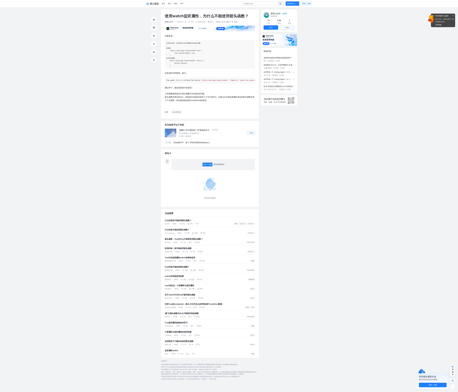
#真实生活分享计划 (205, 369)
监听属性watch (171, 350)
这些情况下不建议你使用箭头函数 (179, 341)
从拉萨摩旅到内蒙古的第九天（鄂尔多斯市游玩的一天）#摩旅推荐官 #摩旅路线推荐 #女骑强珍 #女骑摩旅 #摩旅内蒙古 (199, 364)
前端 (235, 224)
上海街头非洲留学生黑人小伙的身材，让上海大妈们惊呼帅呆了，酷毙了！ (184, 379)
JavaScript (243, 224)
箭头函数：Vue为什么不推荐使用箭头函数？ (184, 239)
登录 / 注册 (207, 164)
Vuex (252, 307)
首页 (163, 4)
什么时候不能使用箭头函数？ (177, 230)
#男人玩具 (212, 379)
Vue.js (252, 289)
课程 (175, 4)
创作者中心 (291, 4)
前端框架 (251, 279)
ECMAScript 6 (251, 224)
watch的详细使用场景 (174, 276)
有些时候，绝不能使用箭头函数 (178, 248)
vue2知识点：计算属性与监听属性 (179, 285)
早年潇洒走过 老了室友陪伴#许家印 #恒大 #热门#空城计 (179, 369)
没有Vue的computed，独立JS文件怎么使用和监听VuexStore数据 (193, 304)
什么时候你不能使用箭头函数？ (178, 220)
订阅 (251, 133)
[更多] (452, 386)
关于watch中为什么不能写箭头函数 (180, 295)
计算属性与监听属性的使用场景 (178, 332)
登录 (306, 4)
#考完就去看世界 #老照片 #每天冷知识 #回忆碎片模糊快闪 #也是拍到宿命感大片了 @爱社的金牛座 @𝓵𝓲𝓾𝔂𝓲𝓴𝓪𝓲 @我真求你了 (200, 376)
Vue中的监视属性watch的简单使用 (180, 257)
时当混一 (215, 369)
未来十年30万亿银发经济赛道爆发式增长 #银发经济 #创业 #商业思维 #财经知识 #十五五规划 (191, 367)
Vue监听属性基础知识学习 (176, 322)
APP (181, 4)
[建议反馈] (452, 380)
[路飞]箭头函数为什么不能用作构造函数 (182, 313)
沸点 (169, 4)
